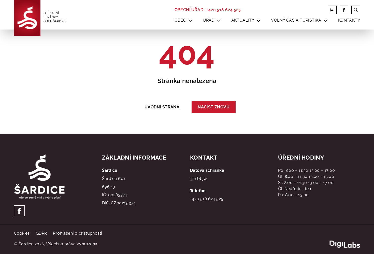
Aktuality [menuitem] (242, 20)
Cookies (22, 233)
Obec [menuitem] (180, 20)
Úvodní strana (162, 107)
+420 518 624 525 (223, 9)
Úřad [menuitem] (208, 20)
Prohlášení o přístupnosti (77, 233)
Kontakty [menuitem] (349, 20)
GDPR (41, 233)
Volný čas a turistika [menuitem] (296, 20)
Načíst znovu (213, 107)
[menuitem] (190, 20)
